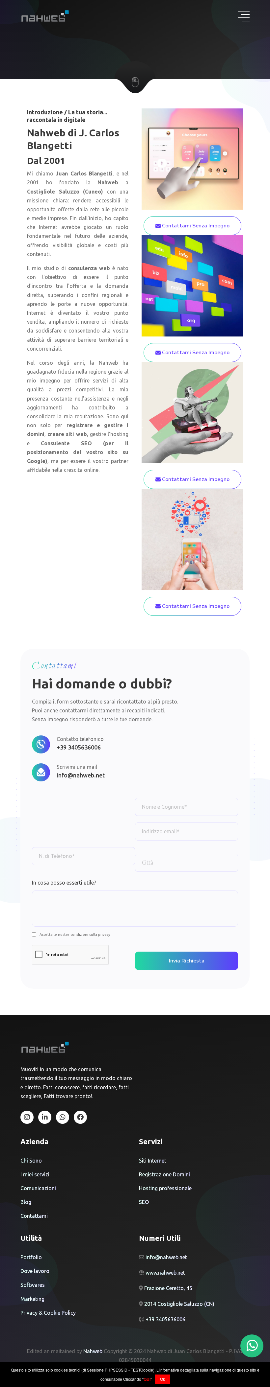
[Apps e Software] (192, 539)
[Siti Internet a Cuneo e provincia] (192, 158)
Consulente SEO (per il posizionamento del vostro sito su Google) (77, 452)
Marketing (32, 1299)
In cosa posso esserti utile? (64, 883)
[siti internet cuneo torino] (45, 1047)
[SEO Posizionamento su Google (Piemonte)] (44, 1117)
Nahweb (107, 182)
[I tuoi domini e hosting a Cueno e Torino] (80, 1117)
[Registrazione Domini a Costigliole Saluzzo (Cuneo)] (192, 285)
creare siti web (67, 434)
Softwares (32, 1285)
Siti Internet (152, 1161)
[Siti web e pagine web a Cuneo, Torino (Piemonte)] (27, 1117)
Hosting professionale (165, 1188)
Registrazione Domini (164, 1174)
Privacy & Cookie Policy (48, 1313)
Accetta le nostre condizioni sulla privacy (75, 934)
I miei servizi (34, 1174)
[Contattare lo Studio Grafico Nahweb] (62, 1117)
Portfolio (31, 1257)
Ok (162, 1379)
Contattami (34, 1216)
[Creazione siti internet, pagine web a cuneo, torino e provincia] (45, 16)
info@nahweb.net (81, 775)
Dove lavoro (34, 1271)
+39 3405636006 (79, 747)
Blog (25, 1202)
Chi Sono (31, 1161)
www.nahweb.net (165, 1273)
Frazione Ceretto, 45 (168, 1288)
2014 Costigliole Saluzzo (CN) (179, 1304)
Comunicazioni (38, 1188)
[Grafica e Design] (192, 412)
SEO (144, 1202)
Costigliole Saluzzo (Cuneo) (65, 192)
